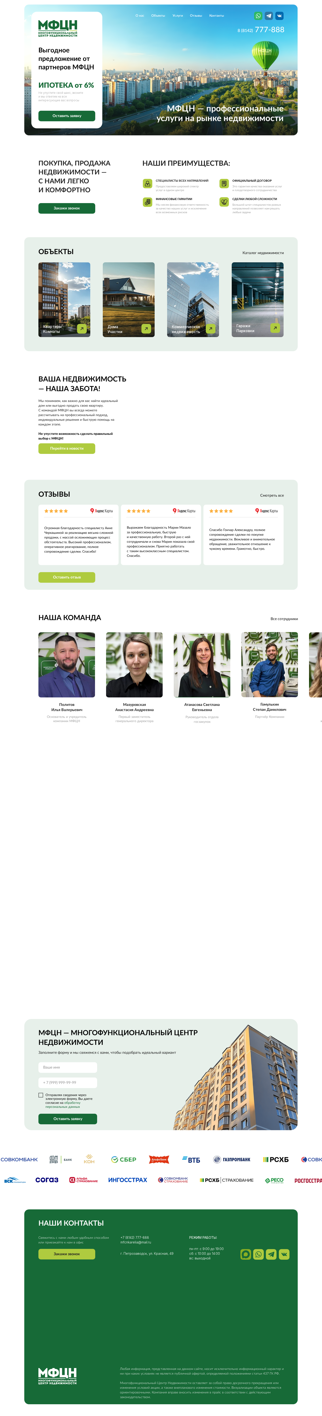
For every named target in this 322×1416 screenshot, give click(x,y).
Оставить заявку (68, 1119)
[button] (66, 116)
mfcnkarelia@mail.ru (135, 1242)
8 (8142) (245, 31)
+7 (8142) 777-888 (134, 1237)
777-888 (270, 30)
